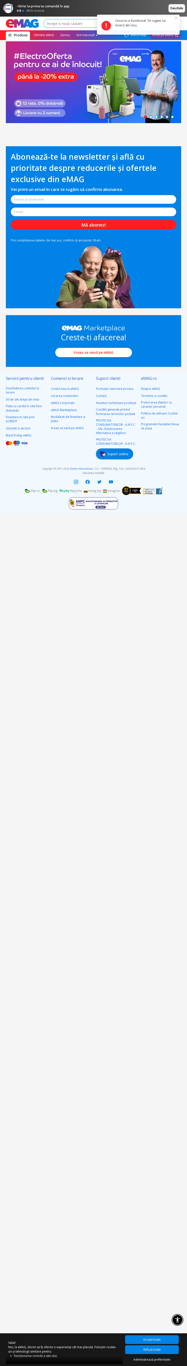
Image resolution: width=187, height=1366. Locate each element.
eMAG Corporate (63, 403)
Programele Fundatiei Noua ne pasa (160, 426)
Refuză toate (152, 1349)
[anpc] (93, 503)
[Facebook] (87, 481)
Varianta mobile (93, 473)
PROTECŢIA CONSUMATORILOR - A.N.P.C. (116, 441)
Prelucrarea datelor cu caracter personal (156, 404)
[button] (12, 82)
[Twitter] (99, 481)
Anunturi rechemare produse (116, 403)
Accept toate (152, 1339)
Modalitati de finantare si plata (68, 419)
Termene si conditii (154, 396)
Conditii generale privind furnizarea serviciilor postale (115, 411)
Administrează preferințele (151, 1359)
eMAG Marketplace (64, 410)
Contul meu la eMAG (65, 389)
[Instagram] (76, 481)
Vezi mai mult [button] (85, 35)
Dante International (81, 468)
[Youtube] (111, 481)
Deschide (176, 8)
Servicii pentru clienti (25, 378)
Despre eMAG (150, 389)
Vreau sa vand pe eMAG (93, 352)
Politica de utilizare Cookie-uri (159, 415)
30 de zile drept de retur (22, 399)
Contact (101, 396)
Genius (65, 35)
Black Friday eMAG (18, 435)
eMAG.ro (149, 378)
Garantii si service (18, 428)
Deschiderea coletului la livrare (22, 390)
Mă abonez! (93, 225)
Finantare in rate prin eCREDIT (20, 419)
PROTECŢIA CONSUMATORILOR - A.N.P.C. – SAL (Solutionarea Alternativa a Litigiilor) (116, 426)
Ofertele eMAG (44, 35)
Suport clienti (108, 378)
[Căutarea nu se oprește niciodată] (22, 23)
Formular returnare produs (114, 389)
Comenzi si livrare (67, 378)
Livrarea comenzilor (64, 396)
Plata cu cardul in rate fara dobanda (24, 408)
